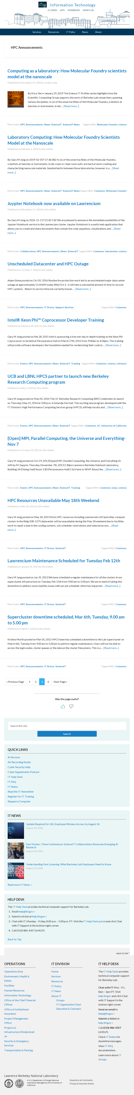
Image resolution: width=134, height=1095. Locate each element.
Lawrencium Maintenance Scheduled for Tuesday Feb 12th (64, 560)
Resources (57, 981)
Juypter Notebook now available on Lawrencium (54, 203)
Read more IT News (19, 884)
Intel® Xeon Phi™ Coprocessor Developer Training (56, 320)
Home (54, 971)
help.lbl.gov (104, 995)
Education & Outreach (68, 1008)
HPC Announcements (31, 124)
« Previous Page (15, 682)
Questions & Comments (81, 1080)
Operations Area (13, 971)
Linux (114, 487)
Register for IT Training (21, 796)
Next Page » (60, 682)
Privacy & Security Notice (82, 1083)
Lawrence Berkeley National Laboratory (31, 1076)
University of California (113, 425)
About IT (56, 995)
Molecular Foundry (107, 124)
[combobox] (67, 729)
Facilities (9, 985)
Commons (99, 190)
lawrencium (111, 251)
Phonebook (74, 10)
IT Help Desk (15, 776)
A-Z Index (52, 10)
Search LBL (88, 10)
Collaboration (28, 251)
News (47, 124)
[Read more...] (71, 106)
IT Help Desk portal (94, 921)
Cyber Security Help (19, 767)
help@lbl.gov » (26, 911)
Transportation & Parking (18, 1050)
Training (75, 363)
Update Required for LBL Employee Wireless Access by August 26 (63, 824)
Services (56, 976)
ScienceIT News (71, 124)
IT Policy (56, 986)
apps (62, 10)
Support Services (64, 307)
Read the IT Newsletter (21, 791)
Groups (60, 1000)
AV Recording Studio (19, 762)
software (121, 363)
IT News (56, 991)
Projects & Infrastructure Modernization (19, 1032)
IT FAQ (12, 781)
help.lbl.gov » (39, 916)
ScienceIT (56, 124)
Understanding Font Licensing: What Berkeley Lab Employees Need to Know (68, 864)
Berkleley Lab (42, 5)
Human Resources (14, 990)
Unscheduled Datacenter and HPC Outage (48, 263)
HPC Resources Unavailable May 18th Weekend (53, 500)
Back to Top (14, 939)
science (122, 124)
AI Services (14, 757)
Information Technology (73, 4)
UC (98, 425)
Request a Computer (19, 801)
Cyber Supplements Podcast (23, 771)
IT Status (49, 307)
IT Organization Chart (68, 1004)
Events (24, 363)
